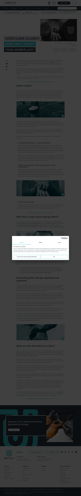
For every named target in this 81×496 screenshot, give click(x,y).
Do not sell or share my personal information (27, 256)
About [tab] (59, 242)
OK (54, 256)
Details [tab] (40, 242)
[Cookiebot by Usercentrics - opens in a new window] (62, 238)
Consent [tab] (21, 242)
